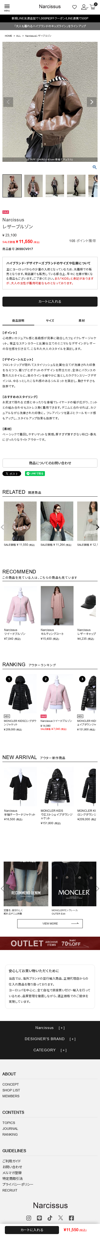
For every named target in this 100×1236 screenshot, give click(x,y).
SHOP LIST (11, 1090)
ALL (18, 35)
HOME (8, 35)
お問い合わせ (12, 1167)
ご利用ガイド (11, 1161)
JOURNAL (10, 1129)
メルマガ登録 (12, 1173)
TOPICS (8, 1123)
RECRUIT (9, 1190)
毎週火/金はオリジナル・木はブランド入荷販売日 (50, 18)
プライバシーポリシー (17, 1184)
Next (92, 102)
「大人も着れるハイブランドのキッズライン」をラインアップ (50, 26)
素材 (82, 320)
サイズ (50, 320)
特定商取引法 (12, 1179)
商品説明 (18, 320)
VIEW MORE (50, 923)
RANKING (10, 1134)
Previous (8, 102)
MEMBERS (10, 1096)
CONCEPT (10, 1084)
